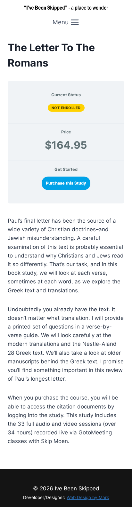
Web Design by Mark (88, 497)
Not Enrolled (66, 108)
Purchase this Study (66, 183)
